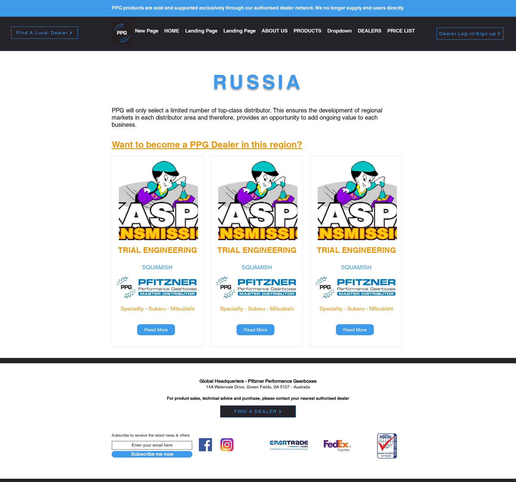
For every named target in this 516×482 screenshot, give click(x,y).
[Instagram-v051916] (227, 444)
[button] (307, 31)
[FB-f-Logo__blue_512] (205, 444)
